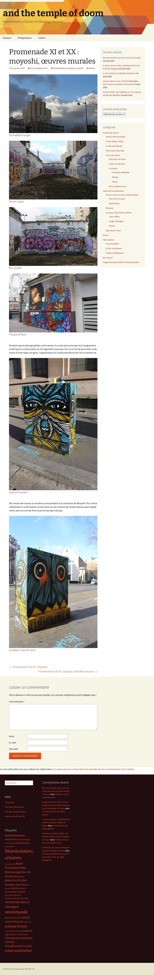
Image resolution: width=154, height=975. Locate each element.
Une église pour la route (18, 946)
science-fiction (16, 926)
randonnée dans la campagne (16, 898)
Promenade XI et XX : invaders (28, 667)
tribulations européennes (19, 938)
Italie (27, 885)
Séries (112, 225)
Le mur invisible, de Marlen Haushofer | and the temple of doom (56, 822)
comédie (12, 843)
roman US (27, 922)
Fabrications (108, 239)
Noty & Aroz (22, 888)
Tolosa (115, 181)
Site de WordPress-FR (15, 816)
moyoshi (79, 68)
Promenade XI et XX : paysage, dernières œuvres (67, 671)
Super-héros (10, 934)
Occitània (113, 168)
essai (19, 863)
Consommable (112, 243)
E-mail (12, 742)
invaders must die (15, 884)
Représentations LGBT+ (13, 918)
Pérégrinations (25, 37)
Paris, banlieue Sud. (39, 68)
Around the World (111, 132)
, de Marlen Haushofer (119, 73)
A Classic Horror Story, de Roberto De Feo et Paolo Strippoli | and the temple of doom (56, 805)
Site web (13, 748)
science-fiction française (13, 931)
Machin (92, 68)
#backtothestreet (15, 835)
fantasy (22, 867)
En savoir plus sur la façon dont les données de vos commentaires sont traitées (93, 769)
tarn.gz (115, 177)
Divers (106, 235)
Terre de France (113, 155)
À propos (7, 37)
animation (10, 839)
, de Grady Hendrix (122, 57)
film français (13, 872)
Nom (11, 736)
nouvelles (8, 892)
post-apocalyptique (13, 895)
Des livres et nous (117, 198)
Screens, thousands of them (118, 212)
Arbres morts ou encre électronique (122, 194)
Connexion (9, 802)
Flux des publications (14, 807)
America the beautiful (115, 136)
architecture (20, 839)
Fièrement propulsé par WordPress (19, 969)
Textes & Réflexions (115, 253)
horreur (22, 880)
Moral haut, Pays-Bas (115, 150)
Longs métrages (116, 221)
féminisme (10, 876)
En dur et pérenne (114, 248)
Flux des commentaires (15, 811)
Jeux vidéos (114, 216)
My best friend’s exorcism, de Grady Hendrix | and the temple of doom (56, 791)
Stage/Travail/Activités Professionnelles (121, 262)
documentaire (9, 846)
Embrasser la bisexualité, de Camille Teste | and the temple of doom (55, 836)
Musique (109, 208)
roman (26, 917)
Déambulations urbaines (64, 68)
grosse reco (11, 880)
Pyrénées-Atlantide (120, 172)
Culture (41, 37)
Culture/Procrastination (113, 191)
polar (23, 891)
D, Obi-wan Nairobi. (114, 146)
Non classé (108, 257)
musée (14, 888)
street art (27, 930)
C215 (7, 843)
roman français (14, 921)
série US (20, 934)
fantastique (11, 867)
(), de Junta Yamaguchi (55, 856)
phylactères (114, 203)
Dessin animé (23, 842)
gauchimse (20, 876)
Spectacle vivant (113, 230)
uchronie (9, 942)
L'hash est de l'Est (117, 163)
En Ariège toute (10, 864)
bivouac (28, 839)
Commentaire (17, 701)
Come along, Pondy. (115, 141)
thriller (25, 934)
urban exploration (18, 950)
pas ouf (16, 891)
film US (25, 872)
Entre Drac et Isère (117, 159)
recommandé (16, 912)
